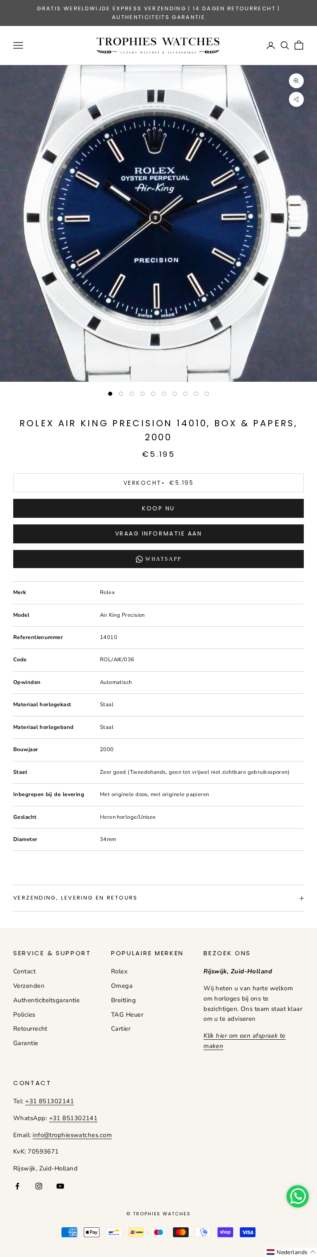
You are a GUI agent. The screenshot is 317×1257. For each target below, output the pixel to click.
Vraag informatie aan (158, 533)
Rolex (119, 971)
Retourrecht (30, 1028)
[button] (291, 1252)
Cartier (120, 1028)
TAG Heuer (127, 1014)
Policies (24, 1014)
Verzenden (29, 986)
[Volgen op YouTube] (60, 1186)
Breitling (123, 1000)
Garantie (25, 1043)
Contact (24, 971)
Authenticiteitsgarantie (46, 1000)
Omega (121, 986)
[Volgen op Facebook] (17, 1186)
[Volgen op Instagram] (39, 1186)
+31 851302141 (49, 1101)
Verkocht (158, 483)
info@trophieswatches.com (72, 1135)
